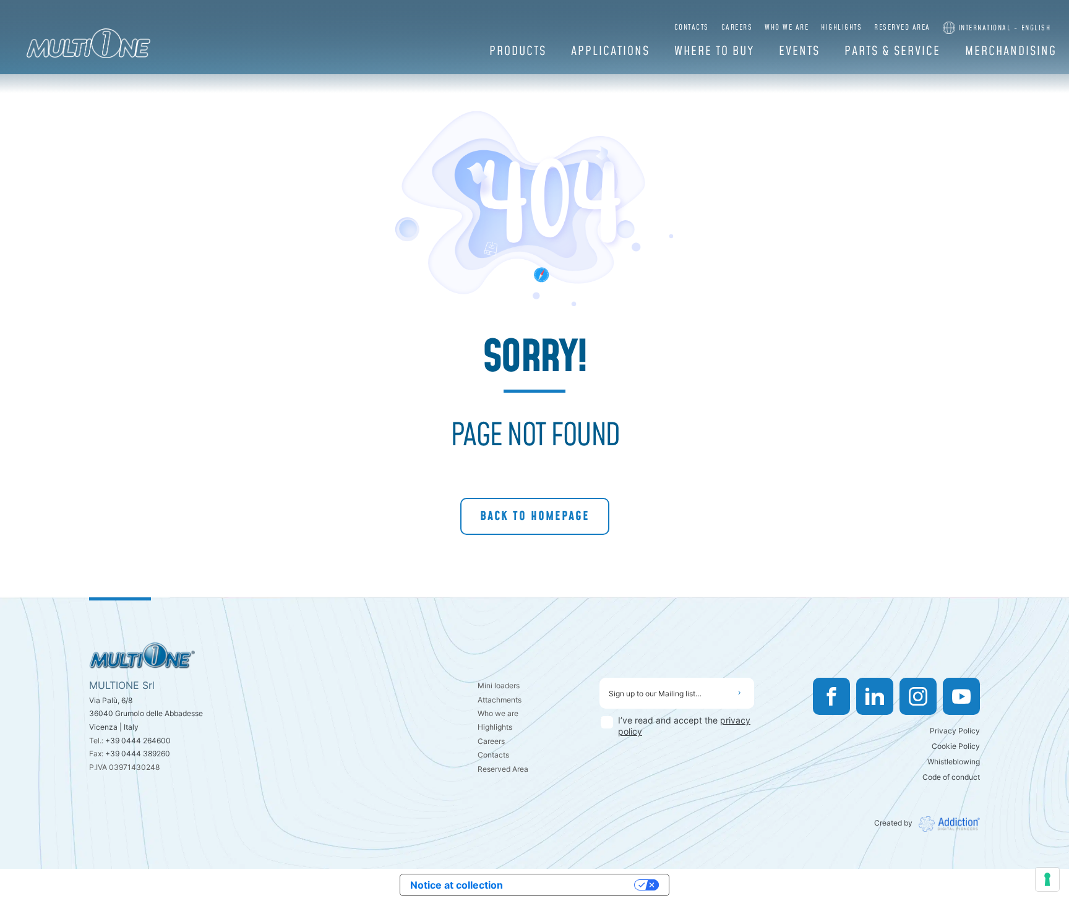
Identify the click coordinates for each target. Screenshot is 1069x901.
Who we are (787, 27)
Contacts (691, 27)
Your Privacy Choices (574, 885)
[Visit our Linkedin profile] (874, 696)
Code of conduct (951, 777)
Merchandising (1011, 51)
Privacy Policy (955, 730)
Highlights (841, 27)
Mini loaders (499, 685)
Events (799, 51)
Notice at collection (456, 885)
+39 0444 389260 (137, 753)
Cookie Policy (956, 746)
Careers (737, 27)
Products (517, 51)
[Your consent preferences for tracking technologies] (1047, 879)
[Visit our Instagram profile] (918, 696)
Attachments (500, 699)
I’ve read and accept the (684, 726)
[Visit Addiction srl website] (946, 824)
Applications (610, 51)
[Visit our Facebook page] (831, 696)
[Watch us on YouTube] (961, 696)
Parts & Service (892, 51)
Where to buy (714, 51)
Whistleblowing (953, 761)
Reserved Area (902, 27)
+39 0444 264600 (138, 740)
